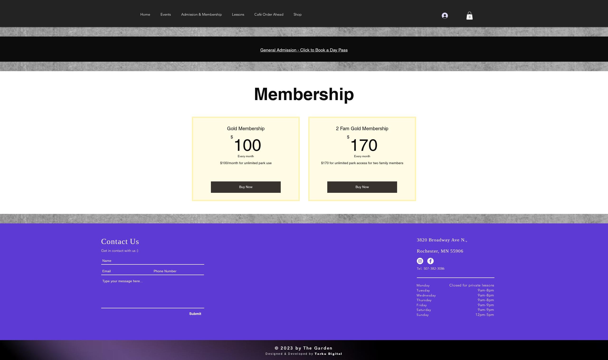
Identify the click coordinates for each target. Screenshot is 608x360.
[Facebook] (430, 261)
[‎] (452, 15)
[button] (165, 14)
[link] (469, 15)
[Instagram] (420, 261)
